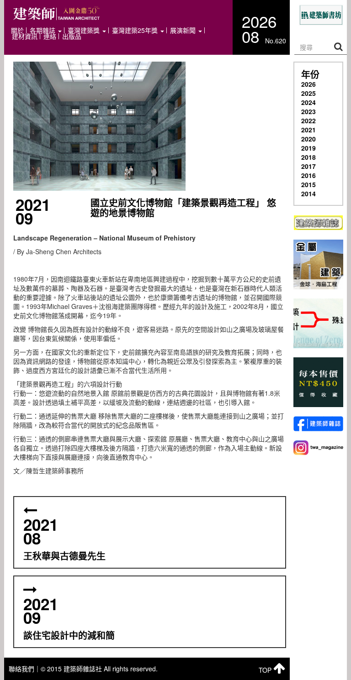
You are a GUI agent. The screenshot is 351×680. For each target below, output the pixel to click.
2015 (308, 184)
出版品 (71, 36)
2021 (308, 129)
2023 (308, 111)
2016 (308, 175)
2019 (308, 147)
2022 (308, 120)
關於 (17, 30)
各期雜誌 (43, 30)
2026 (308, 84)
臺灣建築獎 (84, 30)
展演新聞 (183, 30)
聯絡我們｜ (25, 668)
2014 (308, 193)
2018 (308, 157)
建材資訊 (24, 36)
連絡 (49, 36)
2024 (308, 102)
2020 (308, 138)
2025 (308, 93)
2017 (308, 166)
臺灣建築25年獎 (136, 30)
